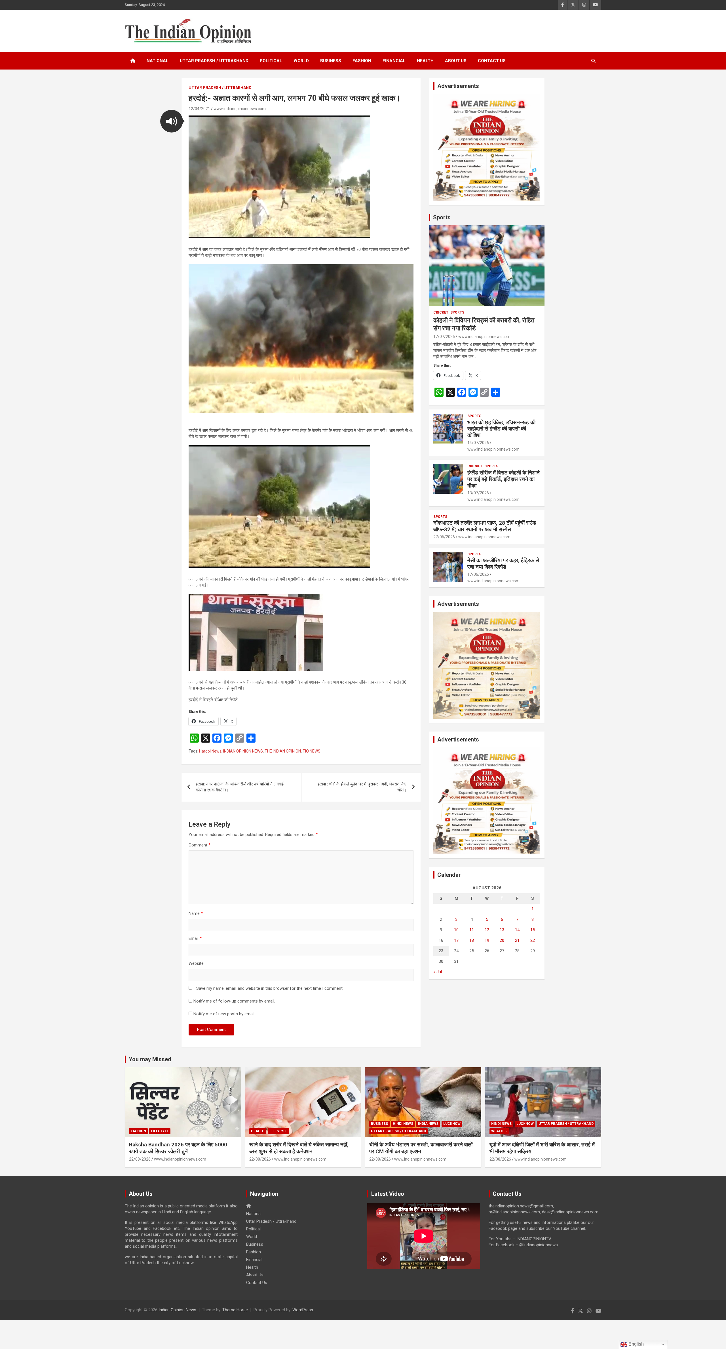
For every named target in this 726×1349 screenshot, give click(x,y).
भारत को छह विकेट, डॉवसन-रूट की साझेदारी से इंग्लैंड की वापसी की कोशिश (501, 429)
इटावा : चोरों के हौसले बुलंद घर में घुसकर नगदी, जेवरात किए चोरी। (362, 787)
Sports (442, 217)
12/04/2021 (199, 108)
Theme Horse (235, 1309)
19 (487, 940)
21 (517, 940)
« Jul (437, 971)
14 (517, 929)
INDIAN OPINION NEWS (243, 751)
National (157, 60)
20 (502, 940)
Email (195, 938)
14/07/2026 (478, 442)
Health (425, 60)
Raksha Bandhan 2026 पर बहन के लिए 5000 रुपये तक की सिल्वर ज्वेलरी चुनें (178, 1148)
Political (271, 60)
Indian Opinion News (177, 1309)
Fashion (362, 60)
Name (196, 913)
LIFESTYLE (160, 1131)
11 (471, 929)
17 (456, 940)
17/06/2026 (478, 574)
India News (428, 1124)
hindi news (403, 1124)
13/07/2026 (478, 493)
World (301, 60)
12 (487, 929)
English (635, 1344)
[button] (171, 121)
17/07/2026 (444, 336)
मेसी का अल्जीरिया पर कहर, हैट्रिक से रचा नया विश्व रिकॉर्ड (503, 563)
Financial (394, 60)
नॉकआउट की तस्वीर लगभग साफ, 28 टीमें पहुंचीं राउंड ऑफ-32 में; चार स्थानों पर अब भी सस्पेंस (484, 526)
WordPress (302, 1309)
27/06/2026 (444, 537)
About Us (456, 60)
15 (532, 929)
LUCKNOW (452, 1124)
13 (502, 929)
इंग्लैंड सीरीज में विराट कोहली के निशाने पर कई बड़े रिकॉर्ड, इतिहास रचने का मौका (503, 479)
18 (471, 940)
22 (532, 940)
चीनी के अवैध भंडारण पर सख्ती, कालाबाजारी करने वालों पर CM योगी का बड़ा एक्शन (420, 1148)
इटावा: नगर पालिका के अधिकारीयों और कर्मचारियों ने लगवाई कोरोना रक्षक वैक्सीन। (240, 787)
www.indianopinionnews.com (240, 108)
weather (499, 1131)
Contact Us (492, 60)
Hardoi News (210, 751)
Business (330, 60)
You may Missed (150, 1059)
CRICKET (440, 312)
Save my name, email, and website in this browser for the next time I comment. (269, 988)
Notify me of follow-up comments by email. (234, 1001)
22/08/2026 (140, 1159)
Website (196, 963)
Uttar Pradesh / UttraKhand (214, 60)
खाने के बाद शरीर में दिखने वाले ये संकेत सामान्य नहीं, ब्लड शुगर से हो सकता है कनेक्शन (299, 1148)
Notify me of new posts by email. (224, 1013)
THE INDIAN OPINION (283, 751)
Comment (199, 845)
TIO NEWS (311, 751)
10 (456, 929)
